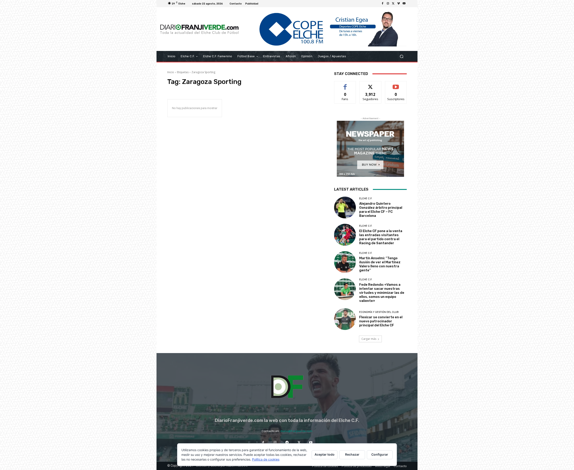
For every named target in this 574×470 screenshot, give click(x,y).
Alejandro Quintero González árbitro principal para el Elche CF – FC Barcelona (380, 210)
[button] (401, 56)
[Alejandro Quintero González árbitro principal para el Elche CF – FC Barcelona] (345, 207)
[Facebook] (382, 3)
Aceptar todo (325, 454)
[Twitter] (393, 3)
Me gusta (345, 84)
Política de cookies (265, 459)
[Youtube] (404, 3)
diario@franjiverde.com (296, 431)
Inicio (170, 72)
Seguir (370, 84)
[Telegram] (287, 442)
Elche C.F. (365, 198)
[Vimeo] (398, 3)
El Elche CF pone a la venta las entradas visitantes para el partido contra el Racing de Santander (380, 237)
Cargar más (368, 339)
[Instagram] (388, 3)
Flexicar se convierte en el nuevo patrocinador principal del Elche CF (380, 321)
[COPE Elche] (324, 29)
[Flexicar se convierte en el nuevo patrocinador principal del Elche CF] (345, 319)
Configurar (379, 454)
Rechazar (352, 454)
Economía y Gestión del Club (379, 312)
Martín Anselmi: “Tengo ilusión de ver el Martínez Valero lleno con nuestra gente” (379, 264)
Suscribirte (395, 84)
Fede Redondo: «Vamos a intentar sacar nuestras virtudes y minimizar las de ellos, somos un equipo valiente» (381, 293)
